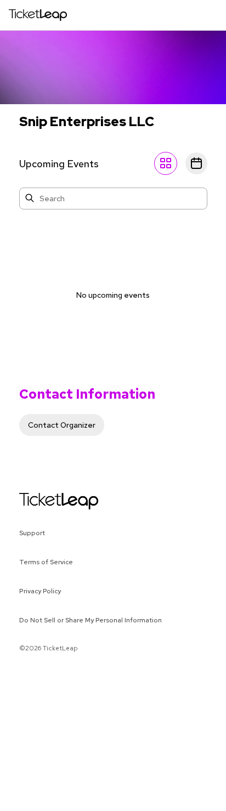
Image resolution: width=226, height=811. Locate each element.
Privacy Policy (40, 591)
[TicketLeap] (44, 501)
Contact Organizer (61, 425)
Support (32, 533)
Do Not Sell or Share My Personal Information (90, 620)
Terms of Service (46, 562)
